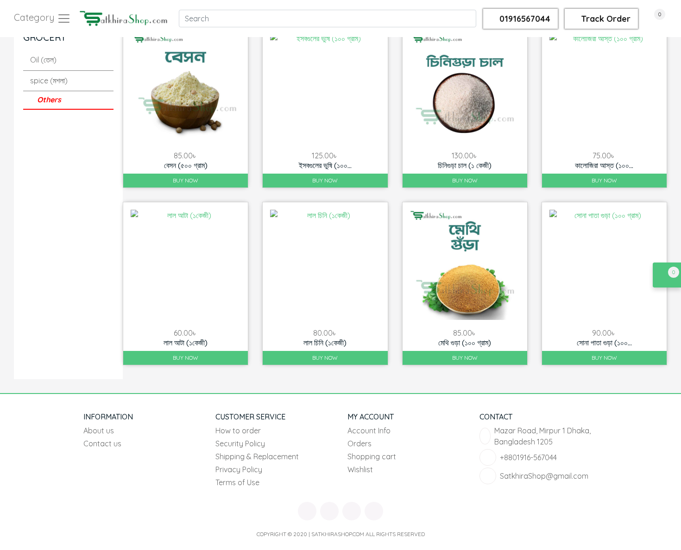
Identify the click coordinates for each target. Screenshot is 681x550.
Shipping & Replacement (257, 456)
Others (49, 99)
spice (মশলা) (49, 80)
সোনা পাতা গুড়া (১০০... (604, 342)
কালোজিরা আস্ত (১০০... (604, 165)
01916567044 (523, 18)
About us (98, 430)
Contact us (102, 443)
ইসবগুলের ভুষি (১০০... (325, 165)
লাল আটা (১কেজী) (186, 342)
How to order (238, 430)
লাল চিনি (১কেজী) (325, 342)
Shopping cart (371, 456)
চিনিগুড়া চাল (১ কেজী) (465, 165)
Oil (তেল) (43, 59)
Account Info (369, 430)
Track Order (605, 18)
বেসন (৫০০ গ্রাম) (186, 165)
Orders (359, 443)
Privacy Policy (238, 469)
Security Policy (240, 443)
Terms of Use (237, 482)
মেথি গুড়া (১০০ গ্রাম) (464, 342)
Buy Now (185, 180)
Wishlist (360, 469)
